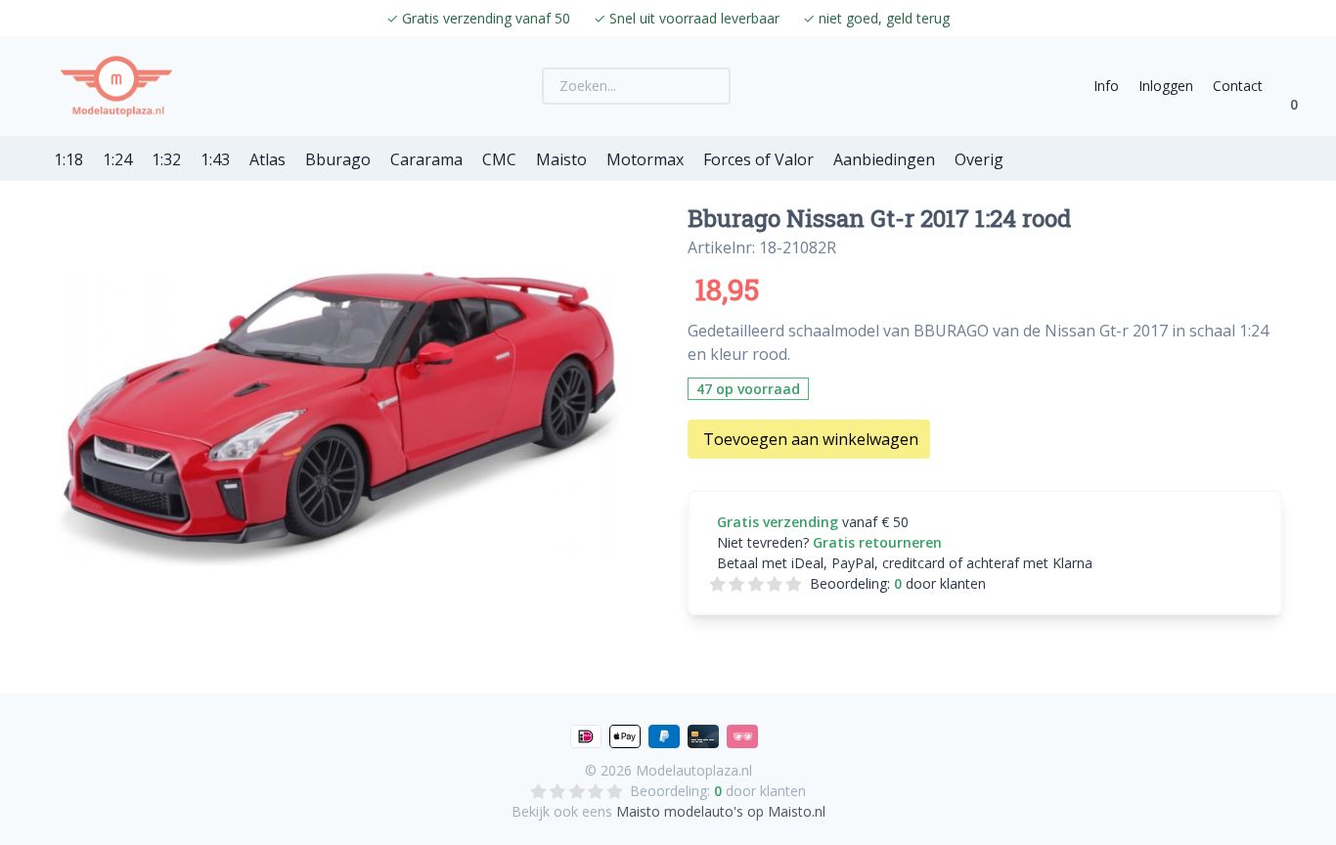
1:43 (215, 159)
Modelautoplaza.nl (694, 770)
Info (1106, 85)
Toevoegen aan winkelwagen (810, 439)
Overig (979, 159)
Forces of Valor (758, 159)
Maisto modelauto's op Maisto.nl (720, 811)
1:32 (166, 159)
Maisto (561, 159)
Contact (1238, 85)
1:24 (117, 159)
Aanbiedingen (884, 159)
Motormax (645, 159)
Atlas (267, 159)
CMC (499, 159)
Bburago (338, 159)
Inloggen (1165, 85)
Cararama (426, 159)
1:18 (68, 159)
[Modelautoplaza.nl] (116, 86)
